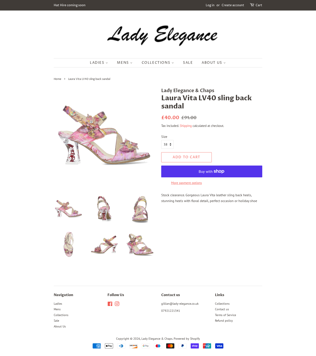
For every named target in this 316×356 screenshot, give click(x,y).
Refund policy (224, 321)
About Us (212, 62)
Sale (188, 62)
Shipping (186, 126)
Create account (233, 5)
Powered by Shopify (187, 339)
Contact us (222, 309)
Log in (210, 5)
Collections (157, 62)
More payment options (186, 183)
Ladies (98, 62)
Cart (259, 5)
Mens (123, 62)
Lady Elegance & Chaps (156, 339)
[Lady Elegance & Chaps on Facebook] (109, 305)
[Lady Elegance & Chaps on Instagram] (117, 305)
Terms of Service (225, 315)
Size (164, 136)
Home (57, 79)
